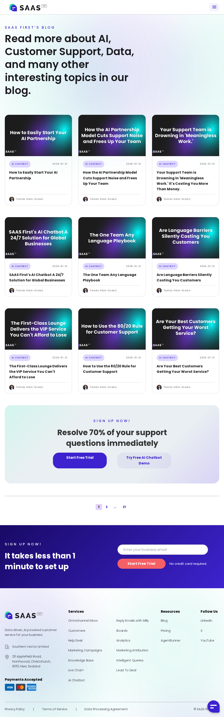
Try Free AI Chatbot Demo (144, 460)
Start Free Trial (80, 457)
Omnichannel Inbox (83, 620)
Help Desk (75, 640)
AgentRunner (170, 640)
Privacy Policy (15, 709)
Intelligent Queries (129, 660)
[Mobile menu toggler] (214, 7)
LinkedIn (206, 620)
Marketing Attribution (132, 650)
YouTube (207, 640)
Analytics (123, 640)
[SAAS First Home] (28, 7)
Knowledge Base (81, 660)
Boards (121, 630)
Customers (76, 630)
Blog (164, 620)
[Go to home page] (23, 621)
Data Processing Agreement (106, 709)
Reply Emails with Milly (132, 620)
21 (124, 507)
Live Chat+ (76, 670)
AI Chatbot (20, 164)
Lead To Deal (126, 670)
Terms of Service (54, 709)
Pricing (166, 630)
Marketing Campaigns (85, 650)
